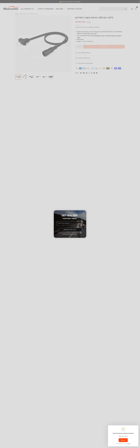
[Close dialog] (84, 212)
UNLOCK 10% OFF (70, 230)
